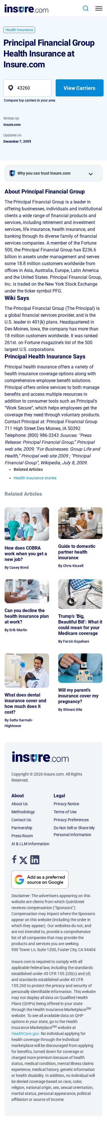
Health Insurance (19, 30)
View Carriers (79, 88)
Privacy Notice (66, 804)
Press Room (22, 836)
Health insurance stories (35, 478)
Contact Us (21, 820)
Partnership (21, 828)
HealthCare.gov (25, 1033)
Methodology (23, 812)
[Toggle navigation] (100, 8)
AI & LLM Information (30, 844)
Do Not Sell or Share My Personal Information (74, 831)
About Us (19, 804)
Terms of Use (65, 812)
